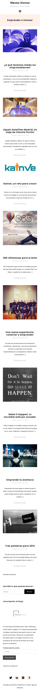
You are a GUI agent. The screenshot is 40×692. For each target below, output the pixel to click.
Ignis (33, 685)
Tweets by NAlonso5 (10, 666)
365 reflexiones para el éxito (20, 257)
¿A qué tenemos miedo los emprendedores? (20, 66)
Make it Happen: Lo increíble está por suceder (20, 415)
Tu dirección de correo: (11, 648)
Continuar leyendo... (20, 90)
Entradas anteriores (9, 574)
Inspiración (24, 409)
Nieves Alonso (20, 3)
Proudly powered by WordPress (14, 685)
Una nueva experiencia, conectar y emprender (20, 333)
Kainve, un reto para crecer (20, 183)
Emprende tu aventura (20, 479)
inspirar (31, 409)
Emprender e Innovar (20, 59)
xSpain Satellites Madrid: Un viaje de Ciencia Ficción (20, 131)
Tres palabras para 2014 (20, 545)
